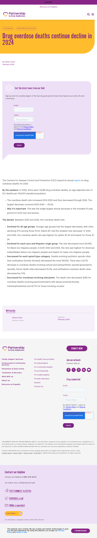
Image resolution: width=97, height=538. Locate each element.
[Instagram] (79, 370)
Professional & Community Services (13, 364)
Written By (10, 310)
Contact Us (38, 386)
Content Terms (7, 453)
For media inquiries (41, 375)
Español (48, 7)
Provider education (41, 379)
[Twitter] (74, 370)
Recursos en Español (11, 384)
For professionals (41, 371)
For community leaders (43, 367)
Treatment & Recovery (12, 373)
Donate (48, 2)
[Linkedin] (84, 370)
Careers (37, 383)
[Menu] (93, 14)
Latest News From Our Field (26, 28)
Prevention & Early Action (13, 369)
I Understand (80, 531)
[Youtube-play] (89, 370)
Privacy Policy (17, 453)
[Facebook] (68, 370)
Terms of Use (28, 453)
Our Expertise (8, 28)
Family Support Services (12, 359)
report (77, 181)
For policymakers (41, 363)
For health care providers (44, 359)
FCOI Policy (38, 453)
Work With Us (7, 377)
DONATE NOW (77, 348)
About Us (6, 380)
